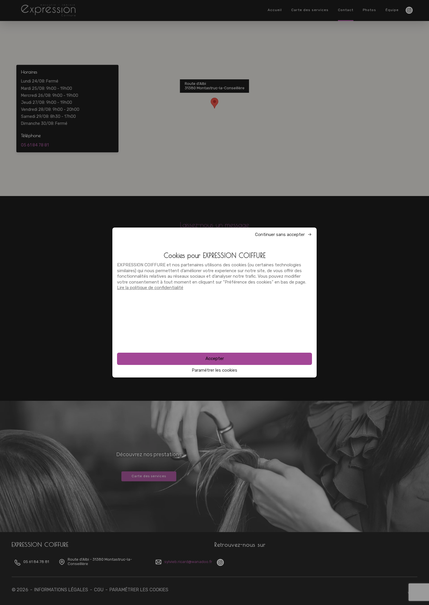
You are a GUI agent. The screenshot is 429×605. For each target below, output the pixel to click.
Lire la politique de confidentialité (150, 287)
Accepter (214, 358)
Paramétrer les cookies (214, 370)
